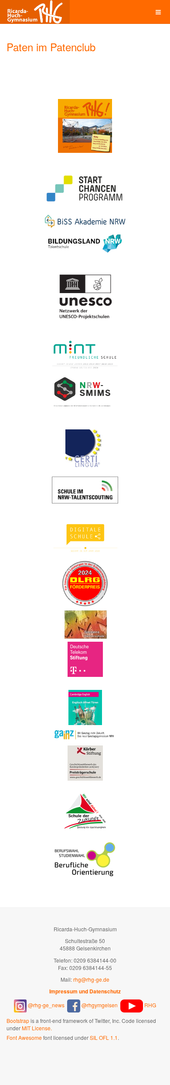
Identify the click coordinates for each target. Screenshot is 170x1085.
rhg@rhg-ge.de (91, 979)
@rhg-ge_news (47, 1005)
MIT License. (37, 1028)
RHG (149, 1005)
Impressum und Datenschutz (85, 991)
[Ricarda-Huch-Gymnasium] (35, 12)
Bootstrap (18, 1020)
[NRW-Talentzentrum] (85, 489)
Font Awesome (24, 1037)
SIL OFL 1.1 (104, 1037)
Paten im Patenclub (51, 46)
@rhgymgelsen (99, 1005)
